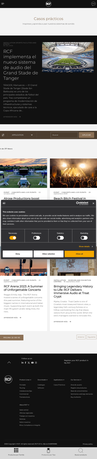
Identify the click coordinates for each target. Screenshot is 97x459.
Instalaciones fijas (26, 391)
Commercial (24, 394)
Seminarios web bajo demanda (82, 394)
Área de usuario (76, 385)
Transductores (25, 397)
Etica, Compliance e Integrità (30, 425)
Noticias (22, 419)
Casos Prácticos (59, 385)
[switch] (36, 238)
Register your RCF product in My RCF (76, 361)
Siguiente (91, 337)
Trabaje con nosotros (27, 416)
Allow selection (48, 254)
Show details (84, 246)
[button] (11, 337)
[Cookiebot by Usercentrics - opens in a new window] (78, 203)
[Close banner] (93, 203)
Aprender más (10, 117)
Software (41, 388)
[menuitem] (87, 444)
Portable (23, 385)
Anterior (81, 337)
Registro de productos (79, 388)
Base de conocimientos (79, 391)
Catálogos (41, 385)
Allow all (79, 254)
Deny (18, 254)
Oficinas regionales (26, 413)
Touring (22, 388)
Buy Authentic (76, 397)
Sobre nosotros (25, 422)
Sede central (24, 410)
